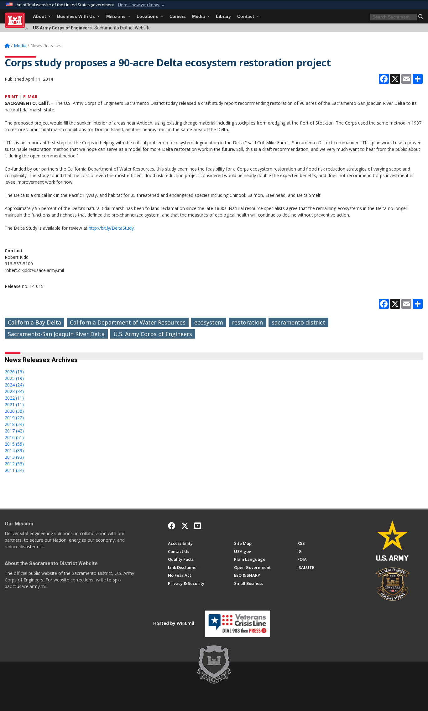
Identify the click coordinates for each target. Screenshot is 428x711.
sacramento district (298, 322)
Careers (178, 16)
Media (199, 16)
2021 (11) (14, 404)
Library (223, 16)
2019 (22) (14, 418)
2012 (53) (14, 464)
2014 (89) (14, 450)
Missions (116, 16)
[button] (142, 5)
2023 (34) (14, 391)
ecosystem (208, 322)
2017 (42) (14, 431)
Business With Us (76, 16)
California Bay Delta (34, 322)
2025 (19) (14, 378)
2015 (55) (14, 444)
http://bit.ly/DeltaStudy (111, 228)
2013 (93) (14, 457)
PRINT (11, 97)
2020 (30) (14, 411)
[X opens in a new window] (185, 525)
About (40, 16)
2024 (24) (14, 385)
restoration (247, 322)
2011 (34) (14, 470)
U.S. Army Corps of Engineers (152, 334)
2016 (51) (14, 437)
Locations (148, 16)
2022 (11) (14, 398)
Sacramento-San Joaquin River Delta (56, 334)
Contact (246, 16)
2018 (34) (14, 424)
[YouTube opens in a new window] (197, 525)
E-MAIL (31, 97)
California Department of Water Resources (127, 322)
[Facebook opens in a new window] (171, 525)
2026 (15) (14, 372)
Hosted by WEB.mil (173, 623)
